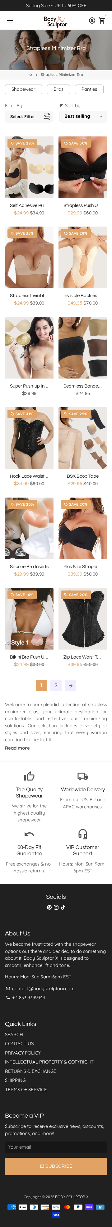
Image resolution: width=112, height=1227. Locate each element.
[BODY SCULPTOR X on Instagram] (56, 907)
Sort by (70, 105)
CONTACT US (19, 1043)
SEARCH (14, 1034)
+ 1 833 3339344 (25, 997)
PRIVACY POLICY (22, 1053)
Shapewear (23, 89)
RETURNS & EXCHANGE (30, 1071)
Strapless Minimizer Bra (62, 75)
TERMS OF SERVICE (26, 1089)
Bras (58, 89)
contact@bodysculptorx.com (40, 988)
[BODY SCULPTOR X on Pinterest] (49, 907)
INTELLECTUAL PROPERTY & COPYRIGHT (49, 1062)
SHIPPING (15, 1080)
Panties (89, 89)
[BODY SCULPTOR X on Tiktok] (63, 907)
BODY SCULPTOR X (71, 1196)
